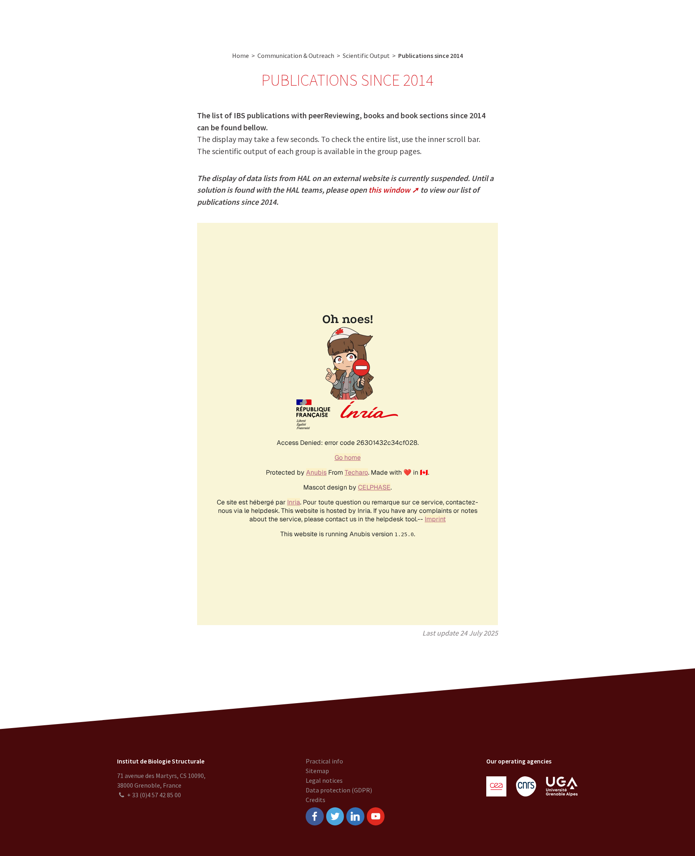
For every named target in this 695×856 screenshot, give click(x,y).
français (673, 20)
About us (195, 20)
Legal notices (324, 780)
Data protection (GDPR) (339, 790)
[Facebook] (314, 816)
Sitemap (317, 771)
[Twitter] (335, 816)
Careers (407, 20)
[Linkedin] (355, 816)
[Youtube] (376, 816)
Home (240, 55)
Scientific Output (366, 55)
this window (389, 190)
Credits (315, 800)
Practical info (324, 761)
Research (231, 20)
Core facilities (275, 20)
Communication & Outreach (345, 20)
